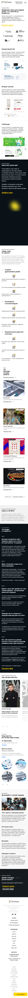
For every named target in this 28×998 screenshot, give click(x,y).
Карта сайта (14, 948)
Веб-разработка (10, 381)
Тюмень (14, 980)
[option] (11, 703)
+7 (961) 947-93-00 (18, 2)
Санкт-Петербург (14, 973)
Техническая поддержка (14, 925)
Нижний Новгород (14, 976)
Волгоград (14, 990)
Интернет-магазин (20, 409)
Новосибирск (14, 984)
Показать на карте (14, 960)
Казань (14, 979)
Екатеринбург (14, 971)
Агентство (14, 936)
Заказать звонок (19, 3)
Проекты (14, 934)
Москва (14, 967)
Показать (4, 757)
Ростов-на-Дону (14, 986)
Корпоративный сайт (19, 381)
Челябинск (14, 982)
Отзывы (14, 941)
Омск (14, 988)
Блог (14, 943)
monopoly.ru (4, 745)
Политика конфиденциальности (13, 907)
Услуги (14, 931)
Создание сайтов (14, 920)
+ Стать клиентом (20, 994)
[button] (3, 726)
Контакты (14, 945)
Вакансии (14, 938)
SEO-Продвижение (14, 922)
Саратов (14, 975)
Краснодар (14, 969)
